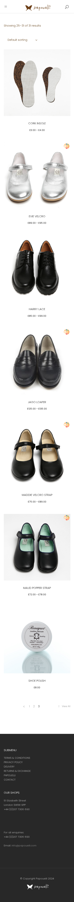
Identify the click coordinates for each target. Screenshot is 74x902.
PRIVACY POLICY (13, 762)
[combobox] (23, 40)
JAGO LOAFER (37, 402)
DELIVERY (9, 766)
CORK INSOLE (37, 123)
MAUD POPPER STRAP (37, 588)
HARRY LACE (37, 309)
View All (66, 706)
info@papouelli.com (24, 845)
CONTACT (10, 779)
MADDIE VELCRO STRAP (37, 495)
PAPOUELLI (10, 775)
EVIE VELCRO (37, 216)
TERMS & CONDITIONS (17, 758)
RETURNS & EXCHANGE (17, 771)
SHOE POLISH (37, 681)
